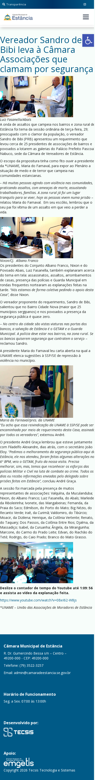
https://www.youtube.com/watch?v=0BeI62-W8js (38, 600)
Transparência (16, 4)
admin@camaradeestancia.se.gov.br (42, 672)
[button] (88, 40)
